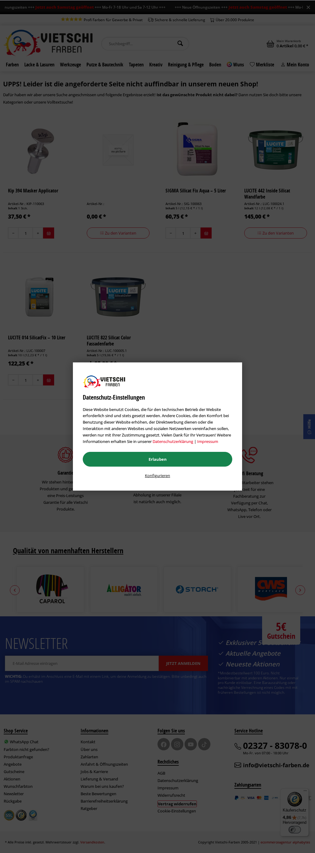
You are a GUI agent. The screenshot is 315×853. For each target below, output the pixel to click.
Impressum (207, 441)
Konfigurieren (157, 475)
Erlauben (158, 459)
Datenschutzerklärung (173, 441)
